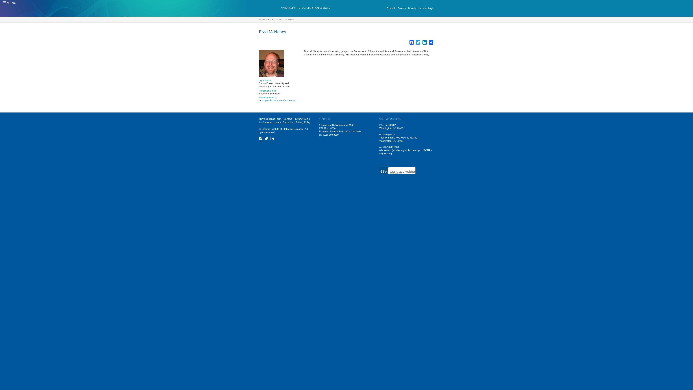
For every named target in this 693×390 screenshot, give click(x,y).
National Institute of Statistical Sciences (305, 7)
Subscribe (288, 122)
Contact (391, 8)
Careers (402, 8)
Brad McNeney (286, 19)
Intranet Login (426, 8)
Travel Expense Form (270, 118)
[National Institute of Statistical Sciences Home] (270, 8)
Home (262, 19)
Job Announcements (270, 122)
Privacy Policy (303, 122)
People (272, 19)
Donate (412, 8)
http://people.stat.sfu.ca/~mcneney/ (277, 100)
